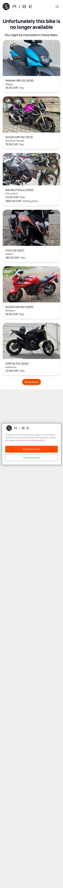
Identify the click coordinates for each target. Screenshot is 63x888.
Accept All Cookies (31, 449)
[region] (32, 444)
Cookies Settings (31, 457)
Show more (31, 382)
